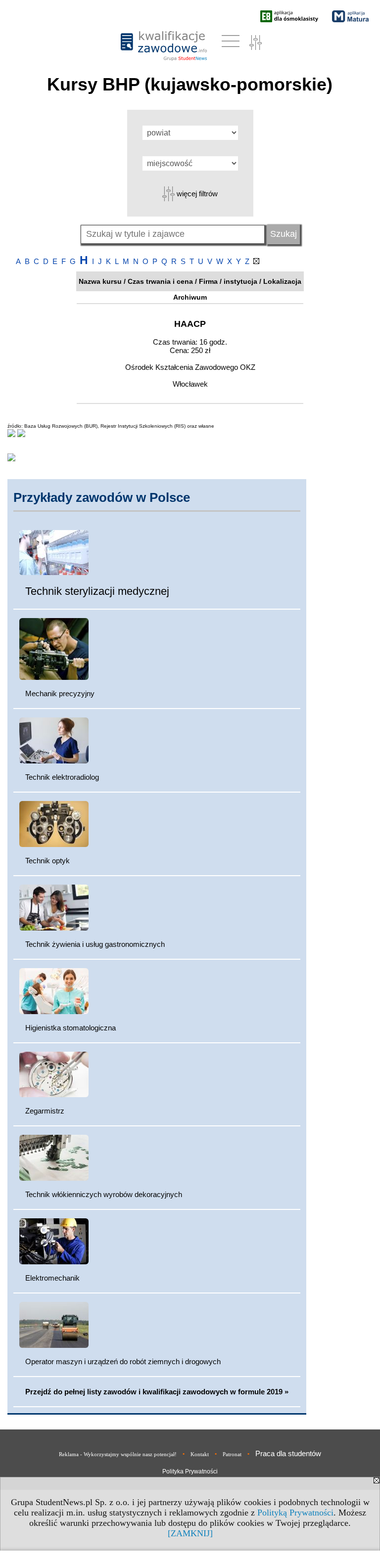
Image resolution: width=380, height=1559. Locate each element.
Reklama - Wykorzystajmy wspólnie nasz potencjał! (118, 1454)
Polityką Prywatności (295, 1512)
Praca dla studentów (288, 1453)
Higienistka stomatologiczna (70, 1028)
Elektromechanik (52, 1278)
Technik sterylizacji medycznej (97, 591)
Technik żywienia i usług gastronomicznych (95, 944)
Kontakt (199, 1454)
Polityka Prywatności (190, 1471)
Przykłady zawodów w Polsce (101, 497)
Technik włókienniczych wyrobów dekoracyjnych (103, 1194)
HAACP (190, 324)
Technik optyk (47, 860)
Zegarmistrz (44, 1111)
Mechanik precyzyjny (60, 693)
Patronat (232, 1454)
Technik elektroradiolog (62, 777)
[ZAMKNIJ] (190, 1533)
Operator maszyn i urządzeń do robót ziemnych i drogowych (123, 1361)
